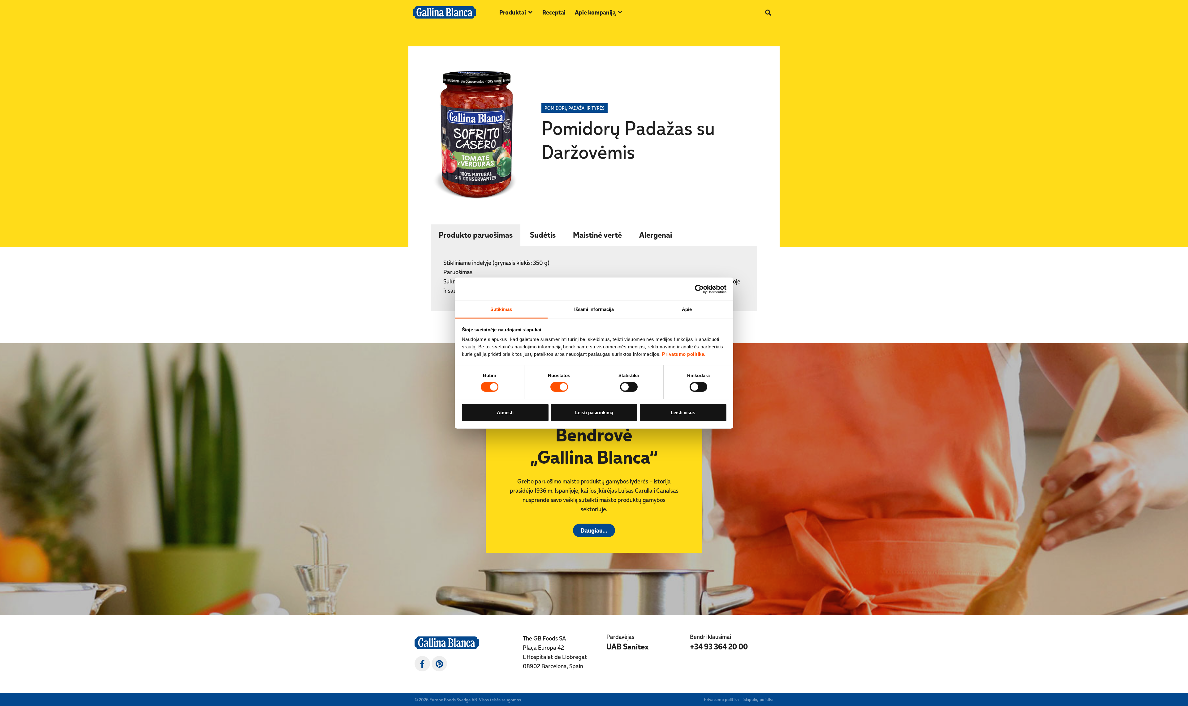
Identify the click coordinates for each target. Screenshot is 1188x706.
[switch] (559, 387)
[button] (516, 12)
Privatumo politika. (684, 354)
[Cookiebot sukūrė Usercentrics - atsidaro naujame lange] (699, 289)
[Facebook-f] (422, 663)
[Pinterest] (439, 663)
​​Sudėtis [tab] (543, 234)
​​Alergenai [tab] (655, 234)
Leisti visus (683, 412)
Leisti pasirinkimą (594, 412)
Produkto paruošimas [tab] (476, 234)
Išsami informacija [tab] (594, 309)
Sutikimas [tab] (501, 309)
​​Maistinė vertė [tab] (597, 234)
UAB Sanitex (627, 646)
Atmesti (505, 412)
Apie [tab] (687, 309)
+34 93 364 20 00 (719, 646)
